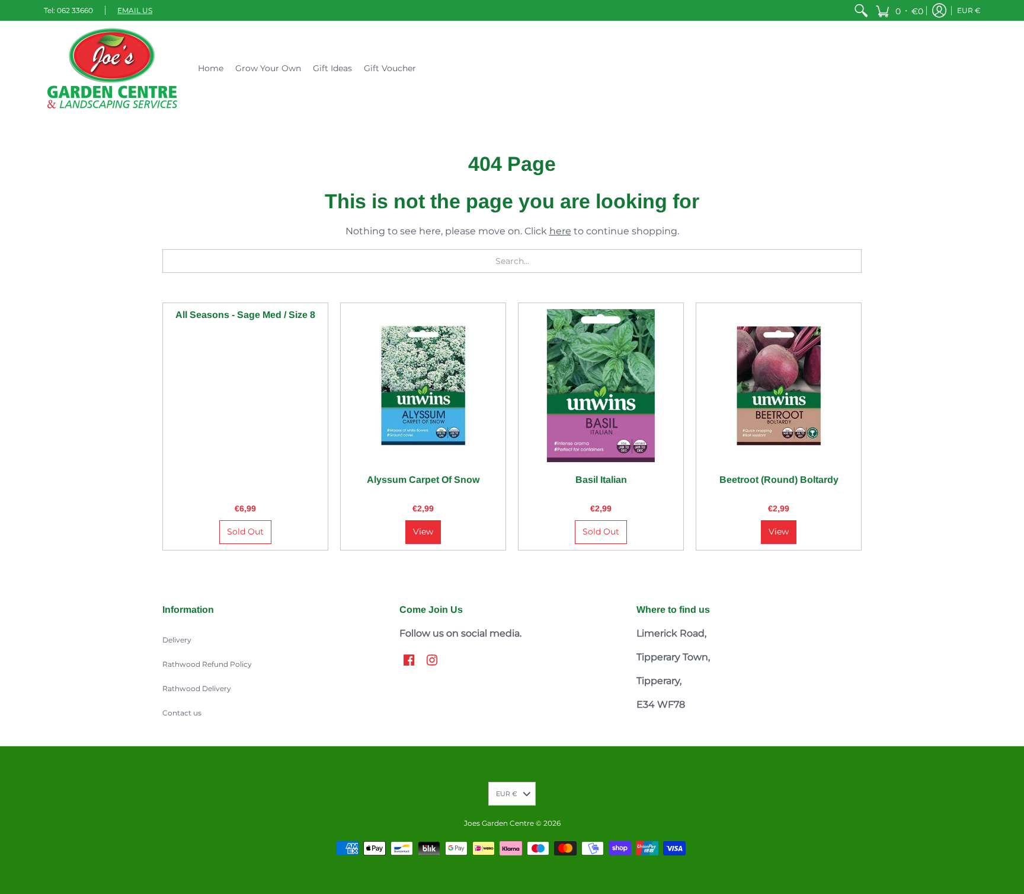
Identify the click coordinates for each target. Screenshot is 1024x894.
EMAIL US (134, 10)
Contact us (181, 712)
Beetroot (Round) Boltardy (779, 480)
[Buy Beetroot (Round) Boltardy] (778, 385)
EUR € (969, 10)
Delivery (176, 639)
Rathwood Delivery (196, 688)
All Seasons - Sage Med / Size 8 (245, 315)
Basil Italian (601, 480)
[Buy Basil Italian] (600, 385)
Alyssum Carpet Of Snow (423, 480)
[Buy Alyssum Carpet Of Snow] (423, 385)
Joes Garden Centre (499, 823)
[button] (899, 10)
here (560, 231)
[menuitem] (861, 10)
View (423, 531)
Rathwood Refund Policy (207, 664)
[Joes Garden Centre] (112, 68)
